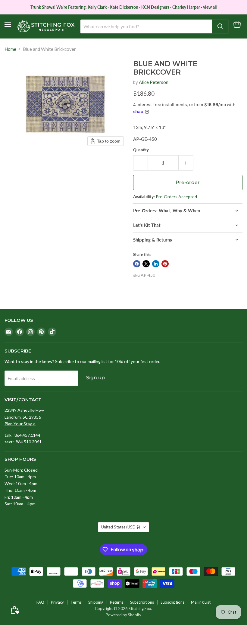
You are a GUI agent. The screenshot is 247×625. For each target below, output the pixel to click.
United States (120, 527)
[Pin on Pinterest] (165, 263)
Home (10, 49)
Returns (117, 602)
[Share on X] (146, 263)
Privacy (57, 602)
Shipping (95, 602)
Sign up (95, 377)
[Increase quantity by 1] (186, 162)
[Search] (220, 26)
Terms (76, 602)
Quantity (141, 150)
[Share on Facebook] (136, 263)
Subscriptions (142, 602)
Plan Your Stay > (20, 423)
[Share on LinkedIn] (155, 263)
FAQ (40, 602)
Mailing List (201, 602)
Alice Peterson (153, 82)
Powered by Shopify (123, 614)
